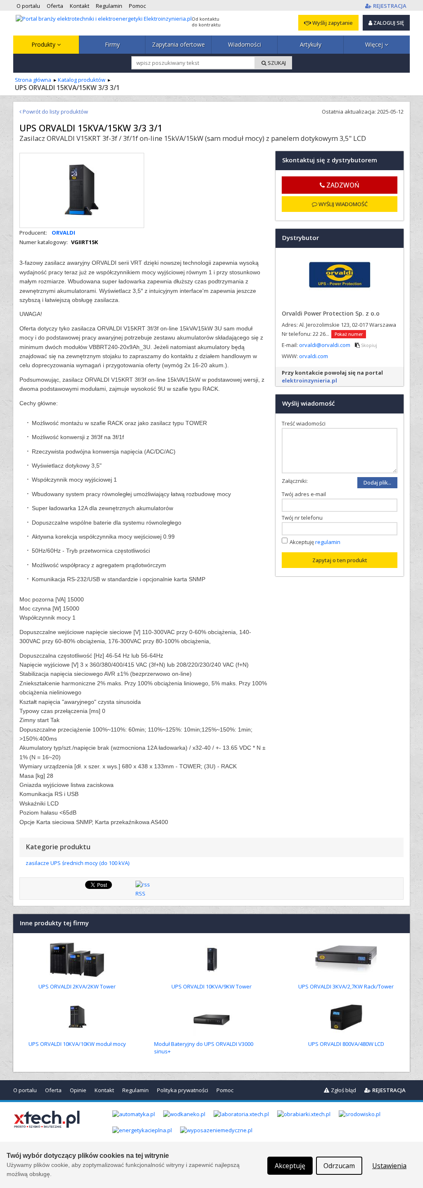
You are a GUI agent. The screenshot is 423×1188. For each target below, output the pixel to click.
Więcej (375, 44)
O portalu (25, 1090)
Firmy (112, 44)
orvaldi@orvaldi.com (325, 345)
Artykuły (310, 44)
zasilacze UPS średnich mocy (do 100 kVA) (77, 863)
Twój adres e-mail (306, 494)
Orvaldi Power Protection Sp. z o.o (331, 313)
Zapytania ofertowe (178, 44)
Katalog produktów (81, 79)
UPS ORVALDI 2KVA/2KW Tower (77, 986)
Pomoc (224, 1090)
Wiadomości (244, 44)
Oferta (53, 1090)
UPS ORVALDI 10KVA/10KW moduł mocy (77, 1044)
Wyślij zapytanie (332, 22)
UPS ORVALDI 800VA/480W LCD (346, 1044)
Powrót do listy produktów (54, 111)
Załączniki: (295, 481)
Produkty (44, 44)
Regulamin (135, 1090)
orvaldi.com (313, 356)
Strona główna (33, 79)
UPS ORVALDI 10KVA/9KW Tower (211, 986)
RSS (140, 893)
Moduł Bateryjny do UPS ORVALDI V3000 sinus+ (203, 1047)
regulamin (327, 541)
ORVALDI (63, 232)
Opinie (78, 1090)
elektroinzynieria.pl (309, 380)
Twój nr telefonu (304, 517)
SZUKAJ (276, 63)
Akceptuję (315, 541)
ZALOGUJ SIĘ (388, 22)
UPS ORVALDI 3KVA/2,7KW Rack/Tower (346, 986)
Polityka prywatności (182, 1090)
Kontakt (104, 1090)
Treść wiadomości (305, 423)
